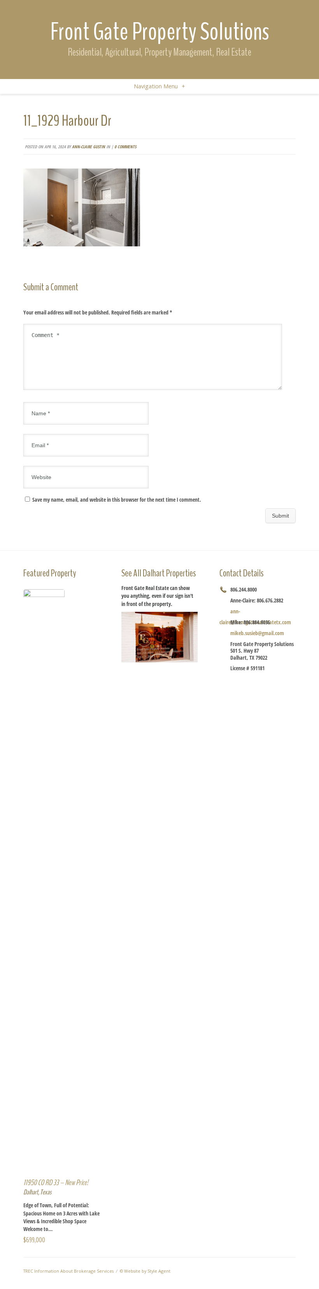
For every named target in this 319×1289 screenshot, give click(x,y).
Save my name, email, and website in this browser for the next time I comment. (116, 499)
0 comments (125, 146)
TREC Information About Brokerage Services (68, 1271)
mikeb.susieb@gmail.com (257, 633)
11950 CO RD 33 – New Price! (55, 1182)
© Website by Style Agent (145, 1271)
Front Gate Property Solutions (159, 32)
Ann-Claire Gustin (88, 146)
